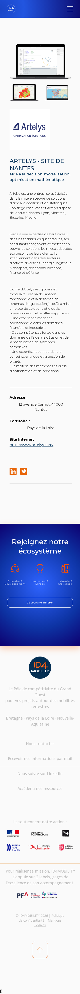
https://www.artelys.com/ (31, 445)
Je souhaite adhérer (40, 602)
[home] (13, 9)
